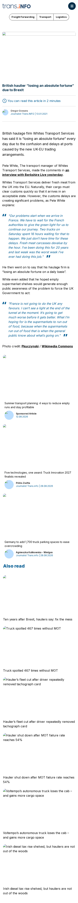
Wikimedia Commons (57, 346)
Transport (45, 17)
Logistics (61, 17)
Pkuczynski (30, 346)
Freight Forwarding (23, 17)
